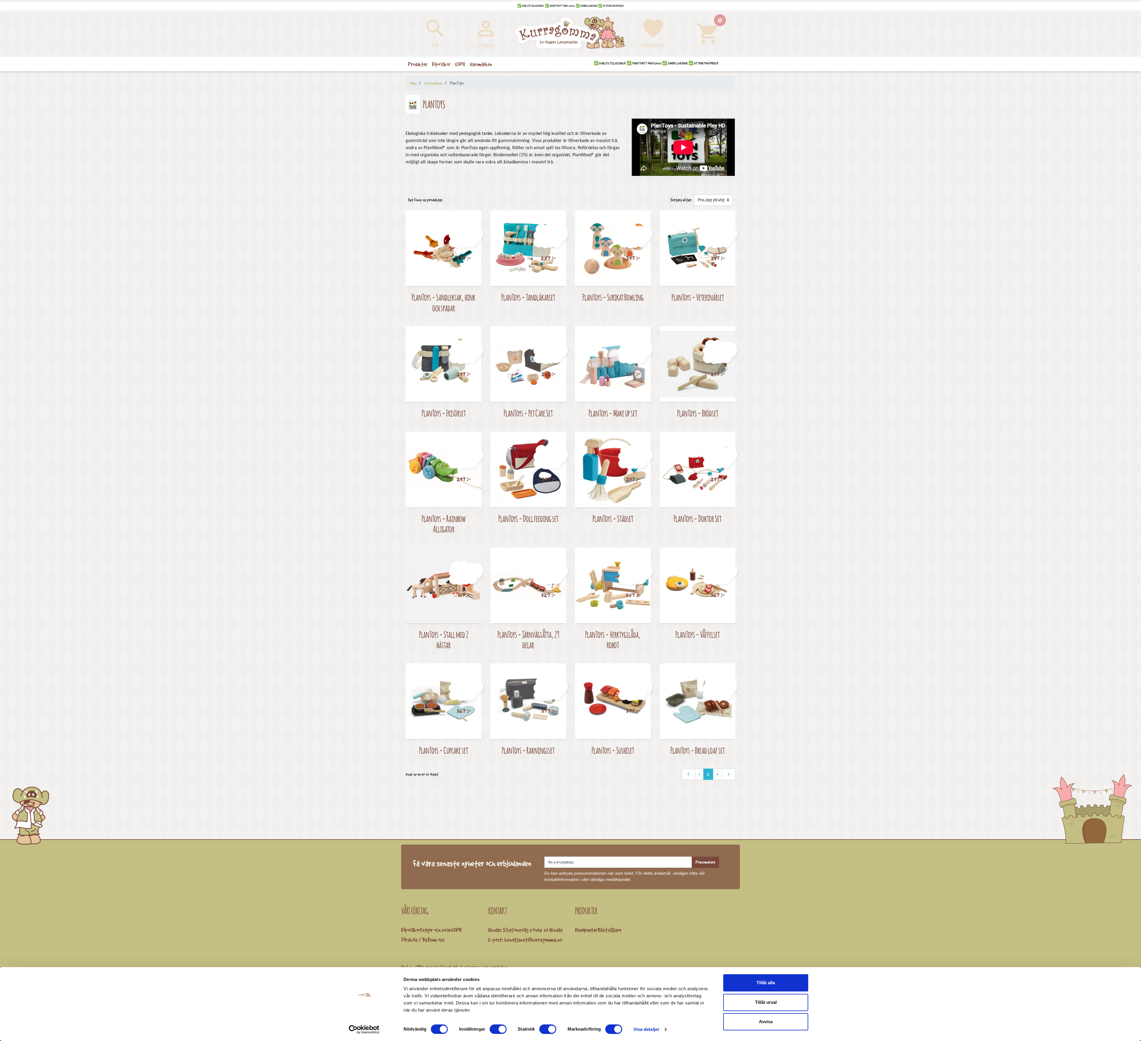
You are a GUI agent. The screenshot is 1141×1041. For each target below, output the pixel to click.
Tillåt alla (766, 982)
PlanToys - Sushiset (613, 750)
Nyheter (590, 930)
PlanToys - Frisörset (444, 413)
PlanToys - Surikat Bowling (613, 297)
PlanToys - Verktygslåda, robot (613, 639)
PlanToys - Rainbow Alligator (444, 523)
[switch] (498, 1029)
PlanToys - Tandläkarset (528, 297)
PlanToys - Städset (612, 518)
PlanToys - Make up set (613, 413)
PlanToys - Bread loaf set (697, 750)
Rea (578, 930)
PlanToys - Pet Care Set (528, 413)
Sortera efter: (681, 200)
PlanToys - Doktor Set (697, 518)
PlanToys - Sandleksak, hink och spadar (443, 302)
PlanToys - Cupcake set (443, 750)
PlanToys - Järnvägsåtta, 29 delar (528, 639)
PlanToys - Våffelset (697, 634)
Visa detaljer (646, 1029)
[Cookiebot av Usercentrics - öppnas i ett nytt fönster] (364, 1029)
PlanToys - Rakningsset (528, 750)
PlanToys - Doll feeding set (528, 518)
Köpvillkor (410, 930)
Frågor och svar (435, 930)
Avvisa (766, 1021)
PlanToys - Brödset (697, 413)
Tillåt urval (766, 1002)
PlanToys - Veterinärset (698, 297)
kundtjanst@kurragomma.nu (533, 939)
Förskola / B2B (415, 939)
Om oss (437, 939)
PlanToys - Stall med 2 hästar (443, 639)
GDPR (456, 930)
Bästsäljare (609, 930)
